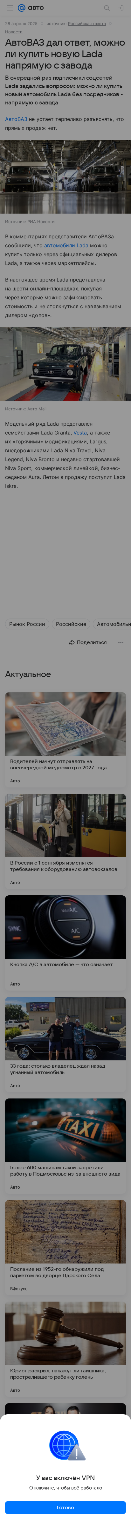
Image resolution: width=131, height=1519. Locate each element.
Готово (65, 1507)
